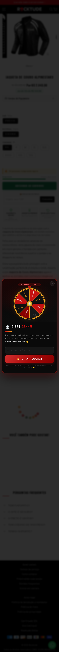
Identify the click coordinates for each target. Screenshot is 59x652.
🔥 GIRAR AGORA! (29, 358)
